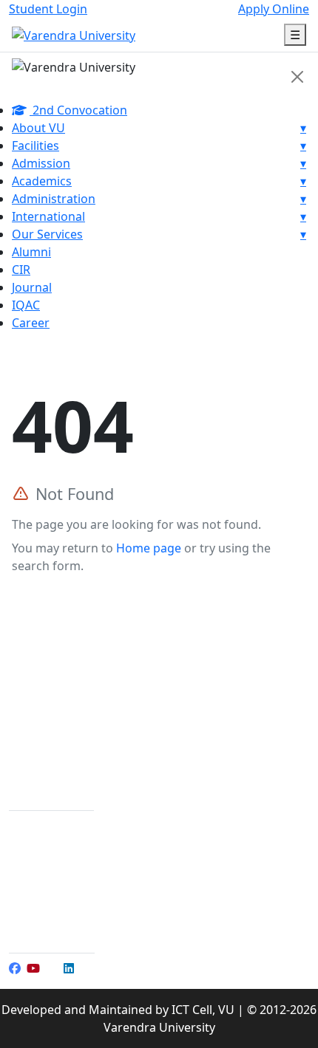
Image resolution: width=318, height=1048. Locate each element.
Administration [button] (159, 199)
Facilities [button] (159, 145)
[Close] (297, 77)
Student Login (48, 9)
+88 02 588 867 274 (82, 826)
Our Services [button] (159, 234)
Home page (148, 548)
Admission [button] (159, 163)
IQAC (26, 305)
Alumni (31, 252)
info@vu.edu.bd (74, 914)
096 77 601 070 (71, 861)
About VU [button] (159, 128)
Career (31, 323)
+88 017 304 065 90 (79, 896)
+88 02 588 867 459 (82, 843)
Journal (32, 287)
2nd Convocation (78, 110)
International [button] (159, 216)
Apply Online (273, 9)
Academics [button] (159, 181)
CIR (21, 269)
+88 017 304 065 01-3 (84, 879)
